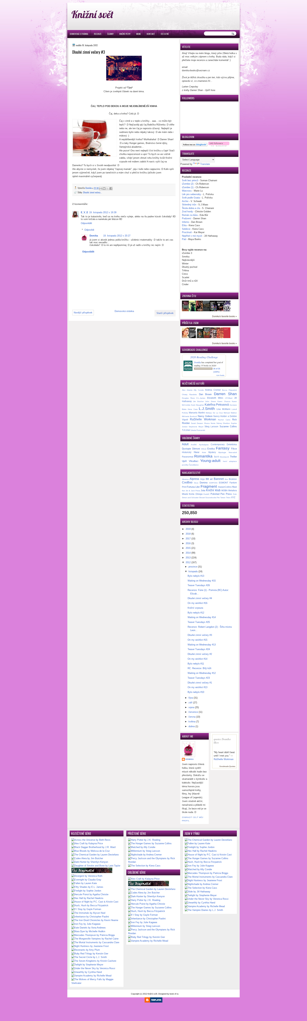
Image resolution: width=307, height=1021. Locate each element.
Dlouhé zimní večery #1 (200, 682)
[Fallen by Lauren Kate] (84, 883)
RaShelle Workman (203, 419)
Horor (196, 452)
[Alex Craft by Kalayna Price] (87, 843)
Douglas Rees (188, 398)
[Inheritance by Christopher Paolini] (90, 916)
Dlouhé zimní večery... (92, 192)
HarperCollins (224, 487)
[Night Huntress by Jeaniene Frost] (90, 946)
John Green (210, 401)
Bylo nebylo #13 (196, 576)
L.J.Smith (207, 408)
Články (110, 33)
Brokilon (233, 479)
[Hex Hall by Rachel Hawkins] (87, 898)
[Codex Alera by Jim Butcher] (87, 858)
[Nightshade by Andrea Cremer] (145, 854)
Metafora (232, 490)
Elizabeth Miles (215, 398)
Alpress (194, 478)
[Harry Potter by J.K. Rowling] (144, 840)
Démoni (196, 448)
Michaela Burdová (189, 416)
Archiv (185, 201)
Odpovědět (86, 223)
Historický (186, 452)
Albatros (185, 479)
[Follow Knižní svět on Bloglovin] (195, 145)
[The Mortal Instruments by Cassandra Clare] (95, 942)
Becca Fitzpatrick (229, 390)
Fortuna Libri (193, 487)
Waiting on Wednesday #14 (202, 617)
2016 (188, 543)
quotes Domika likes (222, 741)
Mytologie (222, 452)
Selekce (186, 229)
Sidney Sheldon (223, 423)
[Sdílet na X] (107, 188)
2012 (188, 562)
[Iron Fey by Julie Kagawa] (85, 924)
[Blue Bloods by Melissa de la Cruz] (90, 851)
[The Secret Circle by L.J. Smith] (89, 957)
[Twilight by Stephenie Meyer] (87, 964)
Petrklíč (206, 494)
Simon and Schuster (190, 498)
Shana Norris (209, 423)
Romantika (203, 456)
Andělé (194, 445)
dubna (191, 726)
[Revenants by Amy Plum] (85, 950)
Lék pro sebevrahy (191, 194)
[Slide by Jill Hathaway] (197, 891)
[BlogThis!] (104, 188)
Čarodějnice (194, 465)
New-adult (233, 452)
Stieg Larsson (211, 426)
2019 (188, 529)
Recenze (97, 33)
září (190, 702)
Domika (94, 235)
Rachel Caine (224, 420)
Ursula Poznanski (198, 430)
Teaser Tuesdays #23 (199, 678)
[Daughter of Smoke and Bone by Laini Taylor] (95, 865)
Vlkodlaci (193, 461)
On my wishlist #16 (197, 603)
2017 (188, 538)
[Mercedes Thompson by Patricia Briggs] (93, 935)
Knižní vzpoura (195, 608)
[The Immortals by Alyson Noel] (88, 913)
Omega (199, 494)
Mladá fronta (188, 494)
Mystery (212, 452)
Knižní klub (213, 490)
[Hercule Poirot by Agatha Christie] (89, 894)
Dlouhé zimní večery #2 (200, 654)
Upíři (184, 461)
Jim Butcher (198, 401)
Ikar (183, 491)
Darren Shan (225, 394)
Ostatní (165, 33)
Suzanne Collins (228, 426)
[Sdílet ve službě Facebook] (111, 188)
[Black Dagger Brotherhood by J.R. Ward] (93, 847)
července (193, 712)
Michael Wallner (230, 413)
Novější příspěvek (83, 312)
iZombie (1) (187, 187)
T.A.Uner (186, 430)
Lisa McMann (223, 409)
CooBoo (187, 482)
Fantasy (223, 448)
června (191, 716)
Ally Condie (199, 390)
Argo (202, 479)
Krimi (204, 452)
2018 (188, 533)
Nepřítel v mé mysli (192, 236)
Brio (226, 479)
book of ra (174, 994)
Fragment (209, 486)
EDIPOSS (213, 483)
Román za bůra (190, 215)
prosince (192, 566)
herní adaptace (230, 461)
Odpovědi (89, 229)
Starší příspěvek (165, 313)
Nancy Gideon (205, 416)
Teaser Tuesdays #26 (199, 585)
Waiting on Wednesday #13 (202, 644)
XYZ (233, 497)
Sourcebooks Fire (212, 498)
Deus (196, 483)
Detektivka (232, 444)
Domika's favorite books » (224, 316)
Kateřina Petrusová (217, 404)
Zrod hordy (187, 211)
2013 (188, 557)
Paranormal (187, 457)
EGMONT (223, 482)
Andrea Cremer (213, 390)
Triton (228, 498)
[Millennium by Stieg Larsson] (144, 851)
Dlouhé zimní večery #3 (200, 635)
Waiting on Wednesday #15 (202, 580)
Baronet (219, 478)
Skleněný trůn (189, 204)
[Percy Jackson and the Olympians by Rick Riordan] (153, 862)
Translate (205, 164)
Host (234, 487)
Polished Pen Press (221, 494)
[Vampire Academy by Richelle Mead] (91, 975)
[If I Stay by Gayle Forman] (86, 909)
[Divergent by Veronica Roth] (86, 876)
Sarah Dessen (197, 423)
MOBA (224, 490)
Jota (203, 490)
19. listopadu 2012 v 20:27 (116, 235)
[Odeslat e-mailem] (101, 188)
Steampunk (224, 457)
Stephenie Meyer (196, 427)
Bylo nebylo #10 (196, 692)
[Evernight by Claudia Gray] (86, 879)
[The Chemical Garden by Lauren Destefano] (95, 854)
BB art (209, 479)
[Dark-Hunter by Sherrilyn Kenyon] (89, 862)
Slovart (202, 498)
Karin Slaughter (197, 405)
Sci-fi (216, 457)
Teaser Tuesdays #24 (199, 649)
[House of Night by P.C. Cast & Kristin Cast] (94, 901)
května (191, 721)
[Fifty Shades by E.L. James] (87, 887)
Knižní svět (92, 14)
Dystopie (186, 448)
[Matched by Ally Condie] (141, 847)
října (190, 697)
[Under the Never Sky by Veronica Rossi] (93, 968)
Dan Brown (205, 394)
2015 (188, 548)
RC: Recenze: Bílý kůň (199, 668)
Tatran (222, 498)
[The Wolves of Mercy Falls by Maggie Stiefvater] (96, 983)
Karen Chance (223, 401)
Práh (235, 494)
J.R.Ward (228, 398)
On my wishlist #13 (197, 687)
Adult (185, 444)
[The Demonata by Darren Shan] (91, 872)
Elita (184, 225)
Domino (204, 482)
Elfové (203, 449)
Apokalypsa (204, 445)
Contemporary (218, 444)
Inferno (185, 222)
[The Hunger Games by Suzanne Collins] (150, 843)
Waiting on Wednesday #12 (202, 673)
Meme (138, 33)
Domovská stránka (79, 33)
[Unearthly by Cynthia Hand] (86, 972)
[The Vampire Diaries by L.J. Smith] (204, 910)
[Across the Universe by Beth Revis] (91, 840)
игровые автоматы (96, 1)
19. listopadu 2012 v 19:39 (102, 212)
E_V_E (84, 212)
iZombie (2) (187, 183)
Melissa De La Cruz (214, 413)
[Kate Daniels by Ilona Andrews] (88, 927)
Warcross (187, 190)
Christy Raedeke (189, 394)
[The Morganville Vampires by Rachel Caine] (95, 938)
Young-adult (210, 461)
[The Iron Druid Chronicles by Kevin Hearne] (94, 920)
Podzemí (187, 218)
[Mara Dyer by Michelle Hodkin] (88, 931)
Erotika (211, 448)
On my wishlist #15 (197, 640)
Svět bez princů (190, 180)
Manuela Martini (197, 412)
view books (220, 375)
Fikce (234, 448)
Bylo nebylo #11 (196, 663)
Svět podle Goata (191, 197)
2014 (188, 552)
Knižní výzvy (124, 33)
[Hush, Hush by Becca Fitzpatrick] (89, 905)
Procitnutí (187, 232)
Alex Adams (187, 390)
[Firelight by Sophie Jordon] (86, 890)
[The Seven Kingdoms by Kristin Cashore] (93, 961)
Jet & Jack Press (193, 491)
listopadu (193, 571)
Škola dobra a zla (191, 208)
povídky (185, 465)
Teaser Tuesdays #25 (199, 622)
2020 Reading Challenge (204, 357)
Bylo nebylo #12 (196, 612)
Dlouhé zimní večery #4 (200, 598)
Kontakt (151, 33)
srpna (191, 707)
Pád (184, 239)
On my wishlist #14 (197, 659)
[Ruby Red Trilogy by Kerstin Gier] (89, 953)
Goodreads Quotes (227, 766)
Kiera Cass (192, 409)
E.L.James (200, 398)
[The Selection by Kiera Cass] (144, 865)
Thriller (233, 456)
